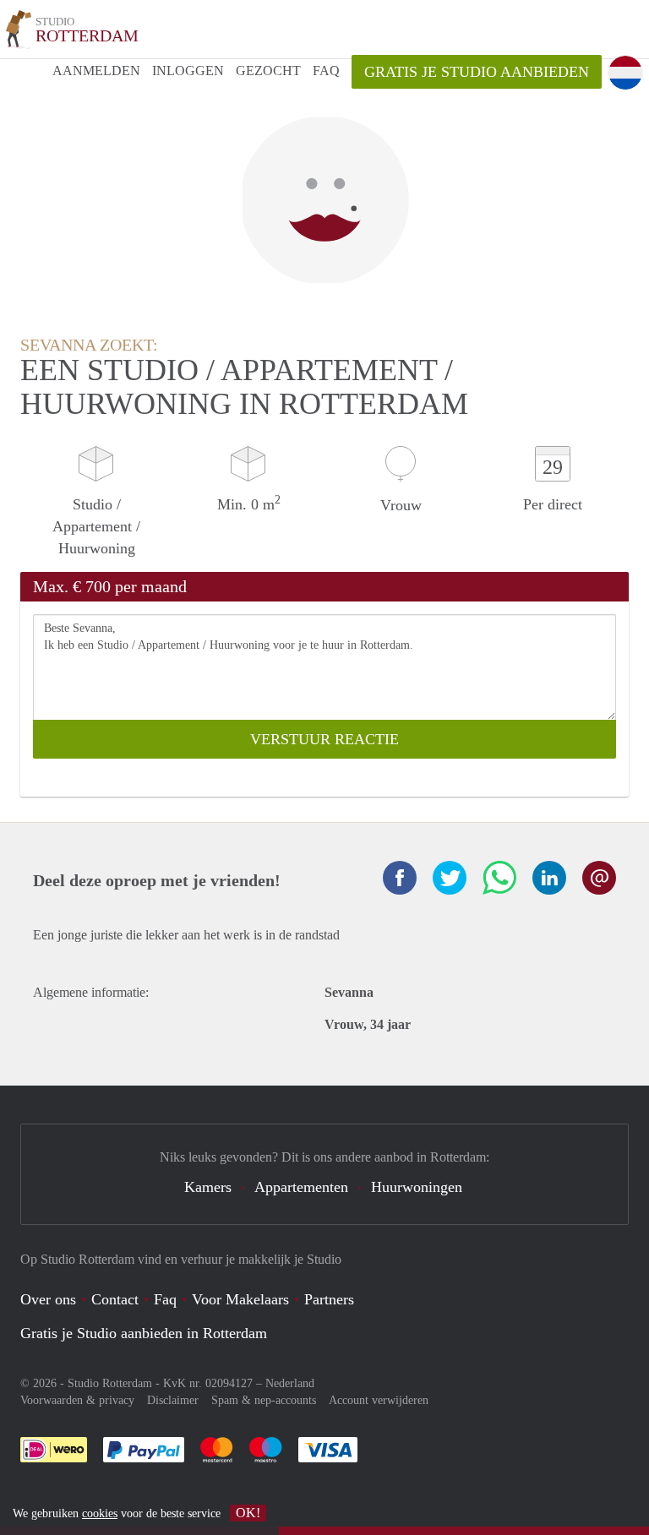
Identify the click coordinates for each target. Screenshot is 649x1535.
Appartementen (301, 1186)
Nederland (289, 1383)
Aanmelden (96, 70)
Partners (329, 1299)
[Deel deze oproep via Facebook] (400, 878)
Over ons (48, 1299)
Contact (115, 1299)
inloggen (188, 70)
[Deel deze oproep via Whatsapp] (499, 878)
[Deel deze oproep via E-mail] (599, 878)
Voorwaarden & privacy (77, 1400)
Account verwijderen (378, 1400)
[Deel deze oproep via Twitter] (449, 878)
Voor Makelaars (240, 1299)
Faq (165, 1299)
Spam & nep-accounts (263, 1400)
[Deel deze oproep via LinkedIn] (549, 878)
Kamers (208, 1186)
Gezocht (268, 70)
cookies (99, 1513)
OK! (248, 1512)
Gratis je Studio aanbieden (476, 71)
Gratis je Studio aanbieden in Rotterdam (143, 1333)
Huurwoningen (416, 1186)
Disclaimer (173, 1400)
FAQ (326, 70)
